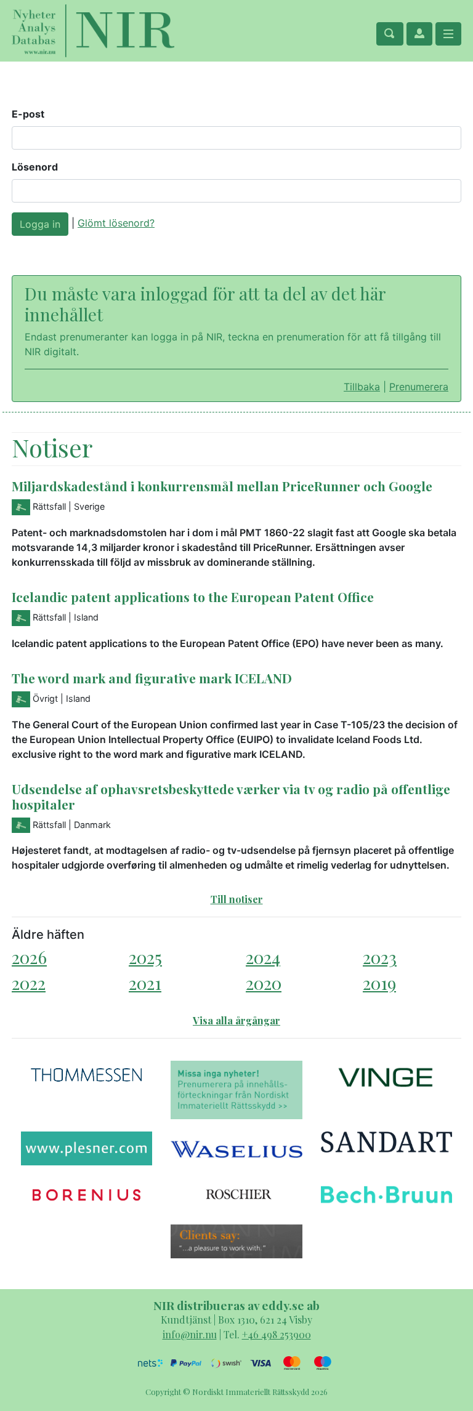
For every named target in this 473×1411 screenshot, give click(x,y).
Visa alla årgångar (236, 1020)
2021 (145, 982)
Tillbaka (362, 386)
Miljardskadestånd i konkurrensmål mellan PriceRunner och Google (222, 485)
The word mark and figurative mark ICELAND (152, 677)
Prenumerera (418, 386)
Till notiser (237, 899)
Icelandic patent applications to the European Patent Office (193, 596)
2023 (380, 957)
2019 (379, 982)
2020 (263, 982)
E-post (28, 114)
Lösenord (35, 167)
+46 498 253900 (276, 1334)
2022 (29, 982)
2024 (263, 957)
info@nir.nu (190, 1334)
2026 (29, 957)
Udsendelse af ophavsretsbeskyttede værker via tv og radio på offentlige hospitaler (231, 796)
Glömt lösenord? (116, 223)
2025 (145, 957)
